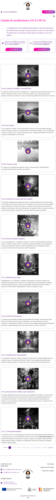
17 (41, 447)
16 (39, 447)
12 (30, 447)
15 (37, 447)
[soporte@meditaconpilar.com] (1, 469)
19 (46, 447)
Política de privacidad (47, 467)
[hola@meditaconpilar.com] (1, 472)
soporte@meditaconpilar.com (12, 469)
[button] (54, 16)
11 (28, 447)
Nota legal (50, 464)
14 (35, 447)
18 (44, 447)
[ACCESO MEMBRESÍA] (1, 12)
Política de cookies (48, 470)
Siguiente (50, 447)
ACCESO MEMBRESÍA (10, 12)
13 (32, 447)
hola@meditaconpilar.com (11, 472)
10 (26, 447)
